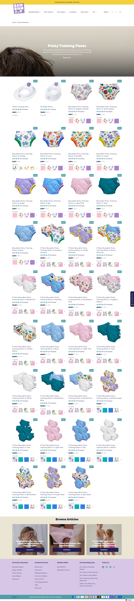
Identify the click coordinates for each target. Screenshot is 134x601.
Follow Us (105, 563)
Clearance (15, 579)
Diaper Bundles (17, 570)
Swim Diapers (16, 576)
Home (14, 22)
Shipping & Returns (41, 573)
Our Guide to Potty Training (89, 572)
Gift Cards (38, 588)
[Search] (113, 12)
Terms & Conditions (41, 576)
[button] (16, 109)
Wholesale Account (63, 570)
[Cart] (120, 12)
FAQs (36, 585)
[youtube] (110, 567)
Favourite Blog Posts (87, 563)
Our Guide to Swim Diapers (88, 575)
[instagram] (106, 567)
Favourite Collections (20, 563)
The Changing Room (41, 582)
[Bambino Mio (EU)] (19, 8)
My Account (38, 567)
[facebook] (103, 567)
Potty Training (16, 573)
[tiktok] (114, 567)
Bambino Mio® (62, 563)
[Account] (116, 12)
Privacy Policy (39, 579)
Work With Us (61, 567)
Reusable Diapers (18, 567)
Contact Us (38, 570)
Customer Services (41, 563)
